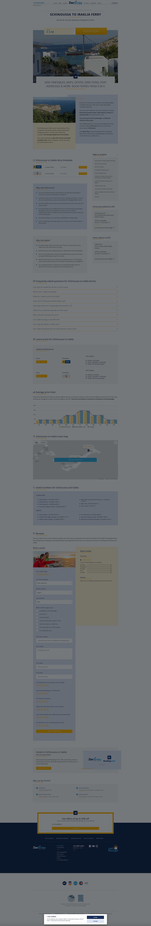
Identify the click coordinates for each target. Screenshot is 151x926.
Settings (95, 921)
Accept (95, 917)
